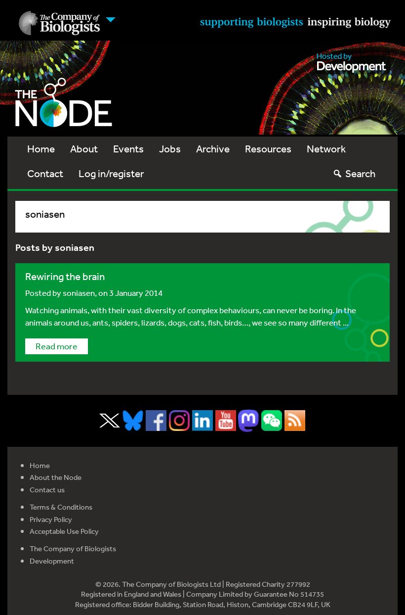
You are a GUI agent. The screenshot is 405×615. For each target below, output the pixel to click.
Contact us (47, 489)
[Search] (337, 173)
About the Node (55, 477)
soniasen (79, 292)
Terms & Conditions (61, 507)
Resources (268, 148)
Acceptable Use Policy (64, 531)
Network (326, 148)
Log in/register (111, 173)
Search (360, 173)
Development (52, 561)
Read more (57, 345)
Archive (213, 148)
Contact (45, 173)
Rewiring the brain (65, 276)
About (84, 148)
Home (41, 148)
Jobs (170, 148)
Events (128, 148)
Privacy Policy (51, 519)
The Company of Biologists (73, 548)
